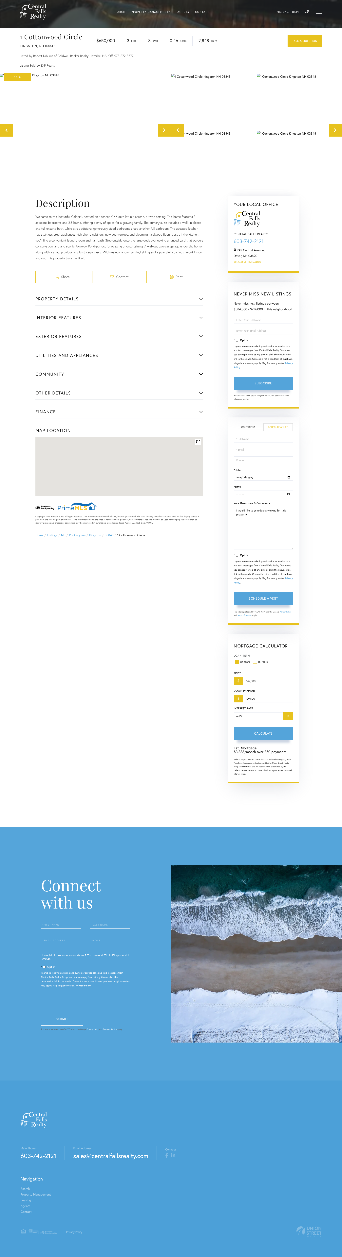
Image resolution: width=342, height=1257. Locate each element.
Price (237, 673)
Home (39, 535)
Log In (295, 12)
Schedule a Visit (278, 427)
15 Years (263, 661)
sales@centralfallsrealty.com (110, 1156)
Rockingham (77, 535)
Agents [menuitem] (183, 12)
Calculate (263, 733)
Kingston (95, 535)
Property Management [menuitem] (149, 12)
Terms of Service (245, 615)
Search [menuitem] (119, 12)
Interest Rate (243, 708)
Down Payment (244, 691)
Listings (52, 535)
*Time (237, 486)
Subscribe (263, 383)
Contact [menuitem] (202, 12)
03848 (109, 535)
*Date (237, 470)
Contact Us (240, 262)
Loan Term (242, 655)
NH (63, 535)
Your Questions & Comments (252, 503)
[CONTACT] (305, 41)
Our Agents (254, 262)
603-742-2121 (249, 241)
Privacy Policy (285, 612)
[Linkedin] (173, 1155)
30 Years (245, 661)
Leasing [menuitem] (26, 1200)
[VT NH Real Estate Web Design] (308, 1231)
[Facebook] (166, 1155)
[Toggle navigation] (319, 12)
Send (62, 1020)
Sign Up (281, 12)
